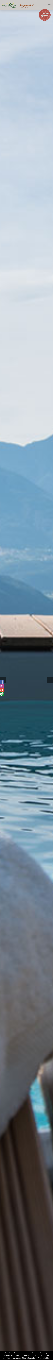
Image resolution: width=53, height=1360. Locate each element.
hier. (48, 1358)
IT (48, 2)
